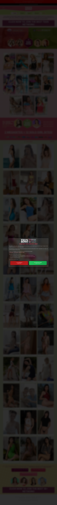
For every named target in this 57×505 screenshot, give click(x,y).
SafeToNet (20, 252)
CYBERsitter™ (11, 252)
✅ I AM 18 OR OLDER (38, 263)
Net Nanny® (16, 252)
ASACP (23, 252)
